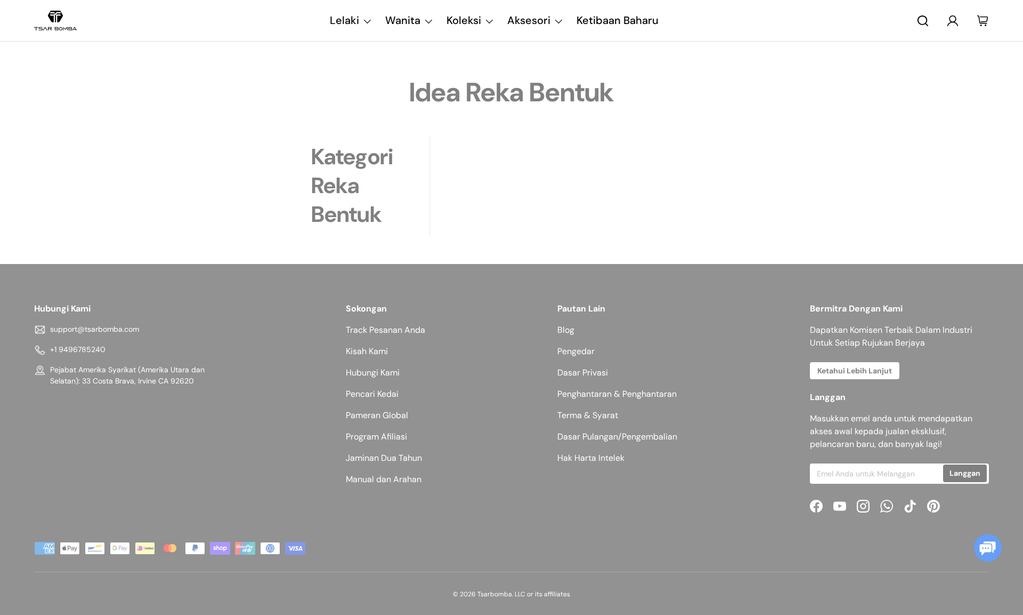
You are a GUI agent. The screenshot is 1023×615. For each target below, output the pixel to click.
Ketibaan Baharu (618, 20)
